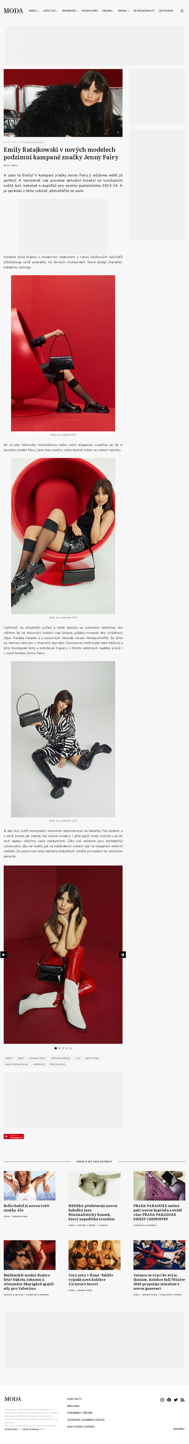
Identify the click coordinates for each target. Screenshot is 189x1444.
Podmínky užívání (79, 1413)
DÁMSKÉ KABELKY (61, 1058)
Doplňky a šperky (87, 1225)
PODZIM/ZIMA (57, 1064)
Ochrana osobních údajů (86, 1420)
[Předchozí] (3, 954)
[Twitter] (176, 1400)
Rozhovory (90, 11)
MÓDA (9, 1058)
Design (106, 11)
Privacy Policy (11, 1429)
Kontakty (74, 1399)
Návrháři (68, 11)
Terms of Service (31, 1429)
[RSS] (182, 1400)
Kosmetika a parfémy (145, 1225)
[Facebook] (169, 1400)
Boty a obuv (10, 165)
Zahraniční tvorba (170, 1295)
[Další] (122, 954)
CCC (78, 1058)
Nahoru (178, 1429)
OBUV (21, 1058)
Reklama (73, 1406)
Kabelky (103, 1225)
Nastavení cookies (81, 1426)
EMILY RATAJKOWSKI (16, 1064)
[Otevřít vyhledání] (182, 10)
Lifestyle (49, 11)
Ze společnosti (143, 11)
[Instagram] (162, 1400)
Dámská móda (19, 1216)
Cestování (166, 11)
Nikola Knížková (34, 142)
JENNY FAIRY (92, 1058)
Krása (122, 11)
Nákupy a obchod (14, 1295)
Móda (33, 11)
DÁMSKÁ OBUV (37, 1058)
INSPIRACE (39, 1064)
